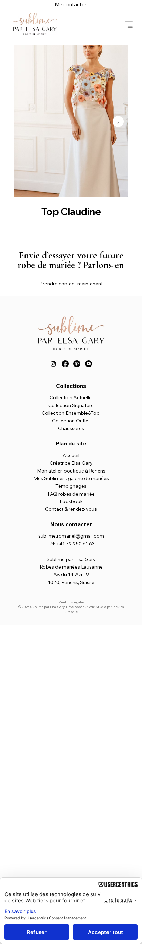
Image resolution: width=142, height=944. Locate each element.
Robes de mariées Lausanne (71, 567)
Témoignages (71, 486)
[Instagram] (53, 363)
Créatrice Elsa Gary (71, 463)
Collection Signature (71, 405)
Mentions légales (71, 602)
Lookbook (71, 501)
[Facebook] (65, 363)
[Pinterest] (76, 363)
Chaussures (71, 428)
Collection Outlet (71, 420)
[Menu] (129, 23)
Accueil (71, 455)
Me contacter (71, 4)
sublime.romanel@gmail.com (71, 536)
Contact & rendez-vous (71, 509)
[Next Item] (118, 121)
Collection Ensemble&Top (71, 413)
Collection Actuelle (71, 397)
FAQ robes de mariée (71, 494)
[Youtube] (88, 363)
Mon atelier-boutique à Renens (71, 471)
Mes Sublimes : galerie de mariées (71, 478)
